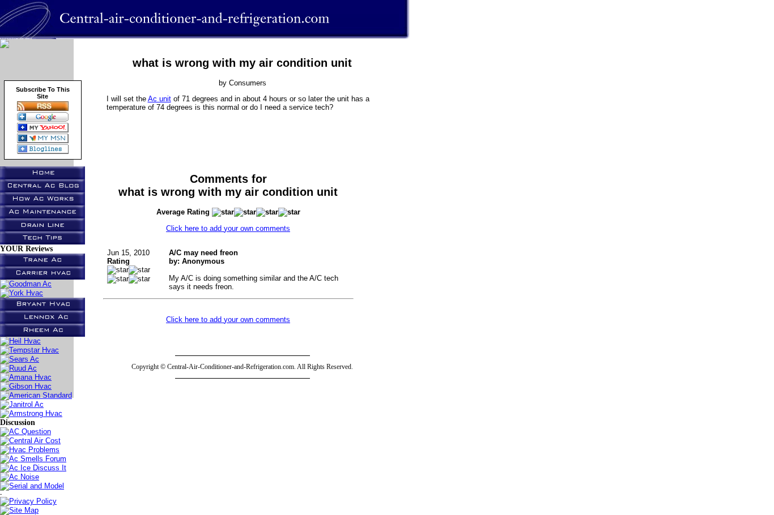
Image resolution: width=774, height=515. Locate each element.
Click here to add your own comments (228, 228)
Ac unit (159, 99)
